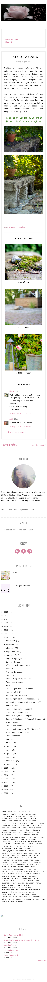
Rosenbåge (28, 871)
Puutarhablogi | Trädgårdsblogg (14, 869)
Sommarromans (25, 878)
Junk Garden (6, 844)
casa (14, 823)
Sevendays (5, 876)
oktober (10, 648)
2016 (6, 637)
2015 (6, 768)
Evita (24, 828)
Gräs (37, 832)
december (10, 641)
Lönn (13, 855)
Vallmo (31, 892)
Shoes (13, 876)
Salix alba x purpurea (23, 874)
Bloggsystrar (20, 816)
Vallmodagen (6, 894)
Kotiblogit (31, 846)
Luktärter (5, 855)
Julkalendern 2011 (19, 841)
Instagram (32, 839)
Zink (43, 899)
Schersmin (36, 874)
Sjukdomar (33, 876)
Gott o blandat (28, 832)
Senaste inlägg (10, 444)
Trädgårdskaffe (21, 890)
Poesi (27, 867)
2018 (6, 630)
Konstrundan (21, 846)
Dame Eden (6, 825)
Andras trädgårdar (29, 811)
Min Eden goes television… (21, 586)
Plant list (8, 42)
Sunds (37, 880)
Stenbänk (20, 227)
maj (7, 750)
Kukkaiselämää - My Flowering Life (22, 940)
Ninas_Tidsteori (7, 860)
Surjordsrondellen (9, 883)
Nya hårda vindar (15, 672)
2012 (6, 779)
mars (8, 757)
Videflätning (6, 897)
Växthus (11, 899)
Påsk (29, 869)
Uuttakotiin (23, 892)
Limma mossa (12, 722)
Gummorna (17, 834)
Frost (20, 830)
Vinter (15, 897)
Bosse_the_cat (19, 821)
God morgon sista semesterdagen (22, 699)
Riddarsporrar (13, 736)
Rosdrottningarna (15, 682)
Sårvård (10, 676)
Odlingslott (14, 862)
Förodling (16, 832)
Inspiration (23, 839)
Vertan (33, 894)
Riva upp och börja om (17, 733)
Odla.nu (5, 862)
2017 (6, 634)
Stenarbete (37, 878)
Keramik (31, 844)
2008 (6, 793)
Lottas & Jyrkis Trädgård (19, 716)
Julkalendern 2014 (34, 841)
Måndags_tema (7, 857)
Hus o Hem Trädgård (17, 837)
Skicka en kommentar (17, 432)
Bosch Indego (7, 821)
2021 (6, 619)
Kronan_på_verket (8, 851)
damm (14, 825)
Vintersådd (23, 897)
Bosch (33, 818)
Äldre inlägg (38, 444)
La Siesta (31, 851)
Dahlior (41, 823)
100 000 (14, 572)
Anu (11, 419)
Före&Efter (36, 830)
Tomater (19, 885)
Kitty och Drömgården (17, 712)
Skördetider (12, 706)
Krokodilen (18, 848)
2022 (6, 616)
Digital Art (21, 825)
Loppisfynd (38, 853)
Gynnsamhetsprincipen (30, 834)
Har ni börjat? (13, 692)
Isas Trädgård (11, 955)
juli (8, 743)
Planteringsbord (17, 867)
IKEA (42, 837)
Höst (29, 837)
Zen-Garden (27, 899)
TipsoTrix (11, 885)
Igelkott (36, 837)
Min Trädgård (27, 855)
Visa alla (42, 960)
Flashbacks (12, 830)
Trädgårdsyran (34, 890)
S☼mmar (11, 874)
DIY (28, 825)
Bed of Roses (31, 814)
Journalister (6, 841)
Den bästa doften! (15, 726)
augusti (10, 655)
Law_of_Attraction (8, 853)
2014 (6, 772)
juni (8, 746)
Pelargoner (37, 862)
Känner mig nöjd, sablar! (19, 709)
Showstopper (22, 876)
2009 (6, 790)
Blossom (19, 818)
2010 (6, 786)
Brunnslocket (31, 821)
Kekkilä (24, 844)
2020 (6, 623)
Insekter (14, 839)
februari (10, 761)
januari (10, 764)
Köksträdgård (21, 851)
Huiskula (5, 837)
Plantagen (5, 867)
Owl (29, 862)
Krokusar (27, 848)
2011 (6, 783)
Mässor (16, 857)
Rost (42, 871)
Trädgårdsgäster (8, 890)
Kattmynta (16, 844)
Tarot (4, 885)
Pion (37, 864)
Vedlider (16, 894)
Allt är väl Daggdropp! (18, 665)
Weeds (18, 899)
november (10, 645)
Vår (30, 897)
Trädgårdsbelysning (9, 887)
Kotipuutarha (6, 848)
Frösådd (27, 830)
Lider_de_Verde (22, 853)
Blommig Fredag (7, 818)
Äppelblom (5, 901)
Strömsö (22, 880)
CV (35, 823)
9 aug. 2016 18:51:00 (20, 427)
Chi (31, 823)
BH (38, 814)
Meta (12, 391)
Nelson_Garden (26, 857)
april (9, 754)
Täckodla (13, 892)
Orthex (23, 862)
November (18, 860)
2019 (6, 627)
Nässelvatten (28, 860)
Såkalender (30, 883)
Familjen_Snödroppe (35, 828)
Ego (3, 828)
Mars (18, 855)
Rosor (9, 686)
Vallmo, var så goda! (17, 696)
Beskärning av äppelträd (18, 679)
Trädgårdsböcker (24, 887)
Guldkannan (6, 834)
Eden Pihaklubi (36, 825)
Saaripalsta (10, 945)
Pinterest (30, 864)
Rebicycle (5, 871)
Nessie (36, 857)
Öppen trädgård (17, 901)
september (11, 652)
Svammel (21, 883)
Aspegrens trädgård (9, 814)
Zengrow (36, 899)
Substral (30, 880)
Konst (12, 846)
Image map (5, 839)
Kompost (5, 846)
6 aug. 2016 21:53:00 (20, 413)
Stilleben (13, 880)
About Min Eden (11, 39)
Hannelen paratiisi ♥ (14, 935)
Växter (4, 899)
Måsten (9, 669)
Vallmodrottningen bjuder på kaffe (24, 702)
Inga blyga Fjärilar (16, 659)
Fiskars (4, 830)
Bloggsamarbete (7, 816)
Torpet (26, 885)
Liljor (31, 853)
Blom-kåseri (31, 816)
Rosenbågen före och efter (19, 689)
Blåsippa (26, 818)
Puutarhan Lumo (11, 950)
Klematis (39, 844)
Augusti (10, 739)
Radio (35, 869)
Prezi (33, 867)
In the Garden (13, 662)
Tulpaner (5, 892)
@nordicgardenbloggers (11, 811)
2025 (6, 612)
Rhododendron (16, 871)
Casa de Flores (23, 823)
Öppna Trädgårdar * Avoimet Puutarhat (25, 719)
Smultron (14, 878)
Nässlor (37, 860)
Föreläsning (6, 832)
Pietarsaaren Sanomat (17, 864)
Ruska (4, 874)
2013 (6, 775)
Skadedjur (5, 878)
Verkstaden (25, 894)
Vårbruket (37, 897)
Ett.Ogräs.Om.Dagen (14, 828)
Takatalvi (39, 883)
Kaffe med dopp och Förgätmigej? (23, 729)
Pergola (5, 864)
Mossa (12, 227)
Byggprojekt (6, 823)
